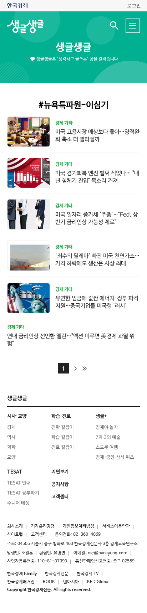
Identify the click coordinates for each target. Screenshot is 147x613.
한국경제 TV (88, 573)
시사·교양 (16, 416)
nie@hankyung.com (107, 553)
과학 (11, 447)
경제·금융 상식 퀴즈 (115, 457)
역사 (11, 437)
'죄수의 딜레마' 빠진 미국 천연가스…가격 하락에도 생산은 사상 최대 (97, 260)
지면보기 (60, 472)
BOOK (49, 581)
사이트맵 (15, 534)
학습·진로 (61, 416)
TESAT (14, 472)
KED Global (98, 581)
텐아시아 (71, 581)
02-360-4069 (87, 534)
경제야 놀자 (107, 427)
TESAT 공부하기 (23, 493)
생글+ (101, 416)
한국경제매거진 (21, 581)
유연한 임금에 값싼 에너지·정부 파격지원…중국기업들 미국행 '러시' (96, 302)
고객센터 (39, 534)
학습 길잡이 (62, 437)
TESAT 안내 (19, 483)
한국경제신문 (57, 573)
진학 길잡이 (62, 427)
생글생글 (73, 47)
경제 (11, 427)
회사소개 (15, 526)
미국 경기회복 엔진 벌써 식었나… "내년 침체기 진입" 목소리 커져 (97, 177)
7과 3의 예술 (108, 437)
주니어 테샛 (18, 503)
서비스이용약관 (116, 526)
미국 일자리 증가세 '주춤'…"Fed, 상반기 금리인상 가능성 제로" (96, 218)
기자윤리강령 (43, 526)
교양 (11, 457)
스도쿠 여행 (107, 447)
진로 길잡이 (62, 447)
